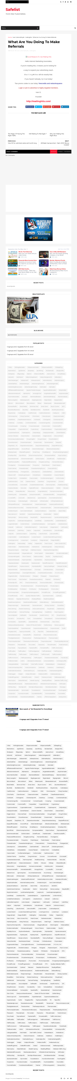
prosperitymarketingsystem (30, 592)
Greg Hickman (51, 481)
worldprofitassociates (35, 687)
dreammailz (38, 442)
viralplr (20, 674)
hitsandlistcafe (20, 491)
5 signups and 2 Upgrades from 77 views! (34, 730)
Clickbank (37, 419)
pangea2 (43, 576)
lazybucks (11, 520)
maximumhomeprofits (50, 550)
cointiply (20, 422)
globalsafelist (47, 475)
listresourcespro (22, 533)
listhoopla (64, 527)
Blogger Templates (11, 1078)
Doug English (31, 439)
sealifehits (48, 612)
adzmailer (43, 387)
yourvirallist (61, 693)
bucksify (25, 409)
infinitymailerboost (57, 501)
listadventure (62, 524)
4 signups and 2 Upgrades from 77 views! (34, 719)
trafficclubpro (34, 654)
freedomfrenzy (13, 471)
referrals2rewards (57, 602)
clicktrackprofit (58, 419)
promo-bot (54, 589)
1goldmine (22, 370)
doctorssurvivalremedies (16, 439)
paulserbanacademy (36, 579)
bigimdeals (48, 400)
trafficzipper (38, 657)
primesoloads (59, 582)
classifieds (11, 419)
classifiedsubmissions (24, 419)
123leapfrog (58, 367)
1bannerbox (11, 370)
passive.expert (53, 576)
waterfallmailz (22, 680)
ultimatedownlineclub (34, 661)
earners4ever (49, 442)
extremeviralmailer (27, 458)
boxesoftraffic (12, 406)
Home (10, 37)
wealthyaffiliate (47, 680)
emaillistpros (46, 452)
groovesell (23, 484)
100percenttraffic (47, 367)
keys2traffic (34, 517)
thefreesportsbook (40, 638)
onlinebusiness (48, 569)
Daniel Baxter (61, 432)
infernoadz (33, 501)
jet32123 (22, 514)
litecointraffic (54, 533)
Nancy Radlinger (49, 566)
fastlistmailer (61, 458)
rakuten (11, 599)
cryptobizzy (34, 429)
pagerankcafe (12, 576)
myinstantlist (38, 559)
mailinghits (28, 37)
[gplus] (68, 2)
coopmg (23, 426)
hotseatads (23, 494)
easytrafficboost (57, 445)
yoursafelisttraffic (37, 693)
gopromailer (34, 478)
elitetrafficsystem (25, 452)
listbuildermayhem (31, 527)
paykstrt (48, 579)
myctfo (48, 556)
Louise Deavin (36, 537)
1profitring (40, 370)
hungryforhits (61, 494)
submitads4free (13, 628)
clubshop (11, 422)
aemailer (52, 387)
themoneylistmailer (14, 641)
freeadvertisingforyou (38, 468)
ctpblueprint (26, 432)
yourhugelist (62, 690)
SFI (53, 615)
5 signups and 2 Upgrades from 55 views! (20, 347)
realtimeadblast (49, 599)
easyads (58, 442)
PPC (21, 582)
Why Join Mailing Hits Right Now (57, 134)
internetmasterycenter (61, 507)
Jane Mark (52, 511)
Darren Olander (13, 436)
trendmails (64, 657)
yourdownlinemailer (49, 690)
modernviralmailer (62, 553)
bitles (39, 403)
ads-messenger (13, 380)
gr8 (21, 481)
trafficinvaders (56, 654)
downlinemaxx (12, 442)
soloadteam (48, 618)
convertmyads (12, 426)
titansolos (41, 644)
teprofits (40, 631)
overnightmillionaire (29, 573)
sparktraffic (22, 621)
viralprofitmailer (30, 674)
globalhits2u (36, 475)
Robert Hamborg (24, 608)
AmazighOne (37, 393)
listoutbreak (58, 530)
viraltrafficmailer (27, 677)
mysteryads (25, 563)
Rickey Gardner (49, 605)
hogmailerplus (42, 491)
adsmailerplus (47, 380)
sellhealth (23, 615)
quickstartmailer (48, 595)
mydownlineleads (13, 559)
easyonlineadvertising (42, 445)
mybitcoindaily (38, 556)
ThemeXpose (25, 1078)
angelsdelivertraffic (50, 393)
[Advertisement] (40, 19)
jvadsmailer (47, 514)
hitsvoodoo (31, 491)
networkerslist (12, 569)
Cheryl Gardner (24, 416)
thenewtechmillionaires (30, 641)
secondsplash (12, 615)
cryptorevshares (46, 429)
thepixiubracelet (46, 641)
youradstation (36, 690)
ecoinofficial (25, 449)
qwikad (58, 595)
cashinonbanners (44, 413)
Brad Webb (23, 406)
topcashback (22, 648)
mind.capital (39, 553)
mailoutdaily (21, 543)
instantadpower (27, 504)
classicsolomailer (58, 416)
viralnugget (11, 674)
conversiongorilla (44, 422)
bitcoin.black (20, 403)
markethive (35, 546)
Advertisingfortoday (31, 387)
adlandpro (58, 377)
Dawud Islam (36, 436)
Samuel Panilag (24, 612)
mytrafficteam (12, 566)
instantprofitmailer (32, 507)
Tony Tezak (11, 648)
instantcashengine (40, 504)
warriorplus (11, 680)
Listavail (10, 527)
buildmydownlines (57, 409)
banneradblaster (36, 396)
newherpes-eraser (26, 569)
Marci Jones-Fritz (60, 543)
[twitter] (65, 2)
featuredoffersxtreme (29, 462)
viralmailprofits (41, 670)
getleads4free (47, 471)
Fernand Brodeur (57, 462)
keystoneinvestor (46, 517)
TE (34, 631)
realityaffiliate (36, 599)
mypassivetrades (13, 563)
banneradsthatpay (49, 396)
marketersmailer (24, 546)
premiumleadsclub (31, 582)
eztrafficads (50, 458)
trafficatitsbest (46, 651)
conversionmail (57, 422)
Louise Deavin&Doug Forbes (52, 537)
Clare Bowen (46, 416)
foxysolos (36, 465)
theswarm (11, 644)
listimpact (11, 530)
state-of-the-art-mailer (33, 625)
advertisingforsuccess (15, 387)
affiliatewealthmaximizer (15, 390)
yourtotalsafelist (50, 693)
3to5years (11, 374)
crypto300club (23, 429)
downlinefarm (53, 439)
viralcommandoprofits (15, 667)
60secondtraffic (39, 374)
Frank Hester (56, 465)
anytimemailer (63, 393)
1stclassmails (49, 370)
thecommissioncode (50, 635)
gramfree (41, 481)
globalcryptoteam (24, 475)
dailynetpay (36, 432)
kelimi (56, 514)
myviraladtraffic (36, 566)
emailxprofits (12, 455)
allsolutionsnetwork (14, 393)
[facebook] (71, 1078)
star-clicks (55, 621)
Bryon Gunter (55, 406)
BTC (63, 406)
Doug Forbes (42, 439)
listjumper (37, 530)
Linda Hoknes (25, 524)
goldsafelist (23, 478)
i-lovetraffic (12, 498)
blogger (53, 151)
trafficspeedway (26, 657)
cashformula (32, 413)
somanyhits (11, 621)
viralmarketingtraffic (56, 670)
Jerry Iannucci (12, 514)
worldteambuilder (51, 687)
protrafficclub (46, 592)
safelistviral (60, 608)
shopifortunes (61, 615)
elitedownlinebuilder (53, 449)
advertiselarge (24, 383)
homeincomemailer (56, 491)
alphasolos (26, 393)
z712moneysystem (50, 697)
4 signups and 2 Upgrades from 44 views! (20, 351)
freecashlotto (52, 468)
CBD (63, 413)
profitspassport (43, 589)
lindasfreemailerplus (38, 524)
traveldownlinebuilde (51, 657)
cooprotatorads (34, 426)
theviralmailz (22, 644)
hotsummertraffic (35, 494)
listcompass (43, 527)
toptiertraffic (33, 648)
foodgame (11, 465)
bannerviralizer (62, 396)
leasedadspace (61, 520)
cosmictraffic (57, 426)
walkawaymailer (60, 677)
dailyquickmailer (48, 432)
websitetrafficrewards (15, 683)
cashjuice (56, 413)
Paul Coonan (12, 579)
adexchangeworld (46, 377)
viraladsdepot (50, 664)
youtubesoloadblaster (27, 697)
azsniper (24, 396)
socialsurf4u (20, 618)
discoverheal (58, 436)
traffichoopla (45, 654)
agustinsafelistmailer (49, 390)
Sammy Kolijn (12, 612)
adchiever (20, 377)
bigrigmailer (58, 400)
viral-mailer (24, 664)
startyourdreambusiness (15, 625)
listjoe (29, 530)
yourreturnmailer (23, 693)
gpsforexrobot (12, 481)
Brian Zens (44, 406)
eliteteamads (12, 452)
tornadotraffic (44, 648)
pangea (35, 576)
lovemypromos (13, 540)
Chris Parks (35, 416)
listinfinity (21, 530)
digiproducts (47, 436)
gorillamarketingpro (47, 478)
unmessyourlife (61, 661)
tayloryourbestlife (24, 631)
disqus (60, 151)
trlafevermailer (13, 661)
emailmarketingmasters (60, 452)
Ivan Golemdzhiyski (18, 37)
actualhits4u (61, 374)
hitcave (65, 488)
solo (28, 618)
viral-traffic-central (37, 664)
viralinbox (50, 667)
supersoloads (55, 628)
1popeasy (31, 370)
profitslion (23, 589)
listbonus (19, 527)
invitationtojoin (12, 511)
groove (61, 481)
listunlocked (43, 533)
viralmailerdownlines (14, 670)
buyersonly (11, 413)
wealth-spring (34, 680)
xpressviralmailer (13, 690)
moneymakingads (13, 556)
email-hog (36, 452)
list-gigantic (51, 524)
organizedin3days (14, 573)
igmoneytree (42, 498)
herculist (23, 488)
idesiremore (31, 498)
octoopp (37, 569)
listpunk (10, 533)
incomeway (11, 501)
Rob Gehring (12, 608)
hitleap (10, 491)
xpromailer (25, 690)
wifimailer (62, 683)
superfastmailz (25, 628)
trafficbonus (58, 651)
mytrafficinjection (48, 563)
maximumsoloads (13, 553)
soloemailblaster (60, 618)
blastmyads (47, 403)
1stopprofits (60, 370)
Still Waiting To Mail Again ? (38, 134)
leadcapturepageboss (25, 520)
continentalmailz (31, 422)
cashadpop (21, 413)
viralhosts (41, 667)
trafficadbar (22, 651)
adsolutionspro (59, 380)
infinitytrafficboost (13, 504)
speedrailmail (33, 621)
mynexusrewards (50, 559)
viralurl (37, 677)
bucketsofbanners (14, 409)
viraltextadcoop (55, 674)
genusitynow (36, 471)
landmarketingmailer (61, 517)
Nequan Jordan (62, 566)
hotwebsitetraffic (49, 494)
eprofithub (22, 455)
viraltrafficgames (13, 677)
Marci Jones (48, 543)
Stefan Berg (48, 625)
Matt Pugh (25, 550)
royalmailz (50, 608)
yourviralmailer (12, 697)
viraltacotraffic (43, 674)
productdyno (55, 586)
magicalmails (44, 540)
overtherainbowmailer (45, 573)
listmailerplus (47, 530)
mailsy (30, 543)
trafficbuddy (12, 654)
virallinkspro (60, 667)
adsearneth (24, 380)
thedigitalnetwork (14, 638)
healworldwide (13, 488)
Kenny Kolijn (12, 517)
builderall (46, 409)
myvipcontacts (24, 566)
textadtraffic (27, 635)
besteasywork (24, 400)
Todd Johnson (63, 644)
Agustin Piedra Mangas (33, 390)
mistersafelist (50, 553)
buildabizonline (35, 409)
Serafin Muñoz (44, 615)
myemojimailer (26, 559)
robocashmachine (38, 608)
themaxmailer (53, 638)
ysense (39, 697)
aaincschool (51, 374)
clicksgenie (46, 419)
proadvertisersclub (27, 586)
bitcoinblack (31, 403)
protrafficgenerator (59, 592)
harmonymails (50, 484)
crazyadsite (11, 429)
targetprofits (12, 631)
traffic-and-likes (57, 648)
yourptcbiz (11, 693)
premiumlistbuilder (46, 582)
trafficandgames (34, 651)
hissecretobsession (47, 488)
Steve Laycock (59, 625)
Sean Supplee (59, 612)
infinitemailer (44, 501)
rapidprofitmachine (23, 599)
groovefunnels (12, 484)
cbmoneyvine (12, 416)
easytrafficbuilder (13, 449)
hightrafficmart (33, 488)
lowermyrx (24, 540)
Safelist (13, 9)
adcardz (11, 377)
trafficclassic (23, 654)
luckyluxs (34, 540)
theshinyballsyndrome (61, 641)
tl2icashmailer (51, 644)
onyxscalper (60, 569)
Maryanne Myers (13, 550)
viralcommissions (30, 667)
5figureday (20, 374)
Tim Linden (32, 644)
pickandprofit (12, 582)
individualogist (23, 501)
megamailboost (27, 553)
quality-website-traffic (33, 595)
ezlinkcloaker (40, 458)
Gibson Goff (11, 475)
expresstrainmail (13, 458)
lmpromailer (12, 537)
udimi (22, 661)
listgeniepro (54, 527)
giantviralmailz (59, 471)
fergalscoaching (44, 462)
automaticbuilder (13, 396)
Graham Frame (30, 481)
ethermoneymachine (35, 455)
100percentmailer (33, 367)
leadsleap (38, 520)
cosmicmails (46, 426)
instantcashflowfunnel (56, 504)
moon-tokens (26, 556)
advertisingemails (52, 383)
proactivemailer (13, 586)
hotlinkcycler (12, 494)
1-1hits (10, 367)
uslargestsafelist (13, 664)
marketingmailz (47, 546)
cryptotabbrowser (60, 429)
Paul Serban (23, 579)
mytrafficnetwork (61, 563)
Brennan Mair (34, 406)
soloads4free (37, 618)
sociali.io (11, 618)
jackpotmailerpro (40, 511)
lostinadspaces (24, 537)
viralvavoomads (46, 677)
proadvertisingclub (41, 586)
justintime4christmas (34, 514)
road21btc (61, 605)
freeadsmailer (23, 468)
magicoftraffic (55, 540)
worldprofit (22, 687)
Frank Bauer (46, 465)
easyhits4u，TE (12, 445)
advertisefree (12, 383)
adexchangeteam (31, 377)
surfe (63, 628)
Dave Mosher (25, 436)
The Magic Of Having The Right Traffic (16, 134)
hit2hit (58, 488)
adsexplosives (35, 380)
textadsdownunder (14, 635)
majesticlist (38, 543)
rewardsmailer (37, 605)
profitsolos (32, 589)
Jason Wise (62, 511)
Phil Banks (57, 579)
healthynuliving (62, 484)
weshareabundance (31, 683)
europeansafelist (50, 455)
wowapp (62, 687)
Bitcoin (10, 403)
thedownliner (27, 638)
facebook (67, 151)
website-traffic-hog (61, 680)
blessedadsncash (59, 403)
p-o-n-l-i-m (59, 573)
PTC (21, 595)
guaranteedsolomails (36, 484)
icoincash (21, 498)
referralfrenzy (44, 602)
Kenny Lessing (23, 517)
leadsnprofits (49, 520)
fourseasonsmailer (24, 465)
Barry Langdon (12, 400)
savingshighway (37, 612)
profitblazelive (12, 589)
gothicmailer (60, 478)
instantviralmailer (46, 507)
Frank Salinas (12, 468)
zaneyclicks (62, 697)
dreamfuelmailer (26, 442)
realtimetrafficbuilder (30, 602)
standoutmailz (44, 621)
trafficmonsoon (13, 657)
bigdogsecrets (36, 400)
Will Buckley (12, 687)
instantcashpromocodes (15, 507)
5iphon (29, 374)
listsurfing (33, 533)
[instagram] (70, 2)
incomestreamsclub (55, 498)
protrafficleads (12, 595)
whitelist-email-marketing (48, 683)
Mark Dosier (12, 546)
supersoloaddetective (40, 628)
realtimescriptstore (14, 602)
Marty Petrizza (59, 546)
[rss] (60, 2)
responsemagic (13, 605)
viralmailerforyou (29, 670)
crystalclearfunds (13, 432)
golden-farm (12, 478)
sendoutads (33, 615)
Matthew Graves (36, 550)
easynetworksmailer (26, 445)
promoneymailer (13, 592)
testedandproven (51, 631)
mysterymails (36, 563)
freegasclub (25, 471)
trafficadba (11, 651)
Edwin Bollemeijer (38, 449)
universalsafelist (49, 661)
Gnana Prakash (59, 475)
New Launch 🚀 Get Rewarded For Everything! (36, 709)
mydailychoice (57, 556)
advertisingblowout (38, 383)
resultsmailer (25, 605)
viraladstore (61, 664)
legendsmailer (13, 524)
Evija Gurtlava (62, 455)
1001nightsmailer (20, 367)
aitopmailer (62, 390)
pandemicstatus (25, 576)
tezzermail (37, 635)
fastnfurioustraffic (13, 462)
